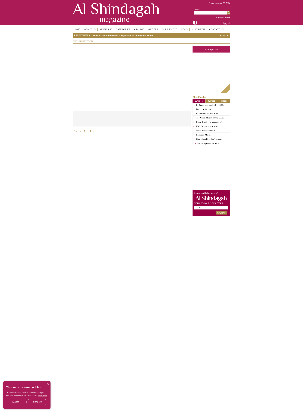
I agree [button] (15, 402)
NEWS (184, 29)
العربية (226, 22)
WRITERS (153, 29)
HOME (77, 29)
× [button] (48, 384)
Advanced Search (223, 17)
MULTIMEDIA (198, 29)
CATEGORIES (123, 29)
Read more (42, 395)
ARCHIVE (139, 29)
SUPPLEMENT (169, 29)
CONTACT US (216, 29)
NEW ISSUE (106, 29)
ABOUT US (89, 29)
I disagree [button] (37, 402)
